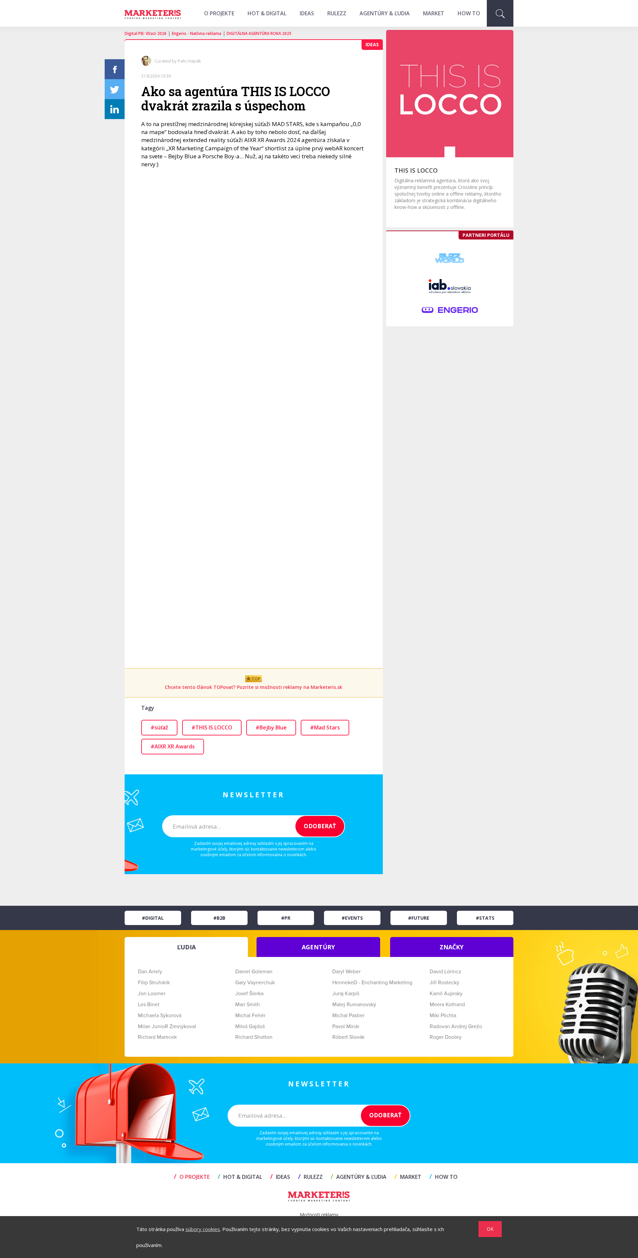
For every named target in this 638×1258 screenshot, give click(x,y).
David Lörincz (445, 971)
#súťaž (159, 727)
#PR (285, 918)
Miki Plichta (443, 1015)
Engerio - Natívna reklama (196, 33)
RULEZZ (336, 13)
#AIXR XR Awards (173, 746)
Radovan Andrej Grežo (456, 1026)
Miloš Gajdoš (250, 1026)
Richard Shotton (253, 1037)
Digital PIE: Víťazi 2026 (145, 33)
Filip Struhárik (154, 982)
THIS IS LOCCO (416, 170)
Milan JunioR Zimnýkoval (167, 1026)
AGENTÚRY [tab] (318, 947)
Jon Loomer (151, 993)
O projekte (219, 13)
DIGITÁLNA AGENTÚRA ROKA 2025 (259, 33)
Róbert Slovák (348, 1037)
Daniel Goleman (253, 971)
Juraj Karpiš (345, 993)
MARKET (433, 13)
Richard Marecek (157, 1037)
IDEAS (307, 13)
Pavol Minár (345, 1026)
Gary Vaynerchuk (255, 982)
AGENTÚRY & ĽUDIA (385, 13)
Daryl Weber (346, 971)
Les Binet (149, 1004)
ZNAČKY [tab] (452, 947)
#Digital (153, 918)
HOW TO (469, 13)
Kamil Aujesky (446, 993)
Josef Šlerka (249, 993)
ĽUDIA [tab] (186, 947)
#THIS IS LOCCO (211, 727)
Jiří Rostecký (444, 982)
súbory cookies (202, 1229)
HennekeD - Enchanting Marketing (372, 982)
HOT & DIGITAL (267, 13)
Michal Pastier (348, 1015)
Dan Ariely (150, 971)
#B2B (219, 918)
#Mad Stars (325, 727)
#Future (418, 918)
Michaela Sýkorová (159, 1015)
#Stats (485, 918)
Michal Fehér (250, 1015)
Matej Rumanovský (354, 1004)
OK (490, 1229)
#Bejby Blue (271, 727)
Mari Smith (247, 1004)
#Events (352, 918)
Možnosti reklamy (319, 1214)
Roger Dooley (446, 1037)
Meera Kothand (447, 1004)
